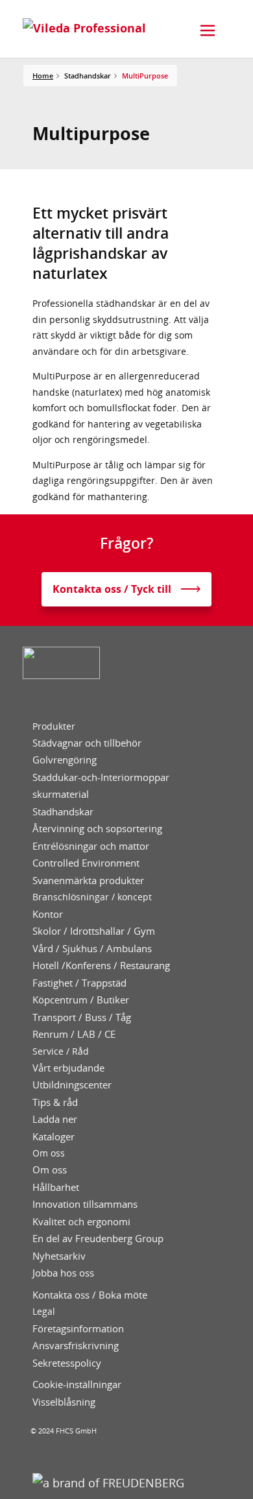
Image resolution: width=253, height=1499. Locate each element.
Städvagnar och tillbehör (86, 743)
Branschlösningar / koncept (92, 897)
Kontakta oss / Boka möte (89, 1295)
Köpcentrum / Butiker (80, 1000)
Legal (43, 1311)
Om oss (48, 1153)
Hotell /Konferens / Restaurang (101, 965)
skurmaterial (60, 794)
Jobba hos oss (63, 1273)
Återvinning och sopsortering (97, 828)
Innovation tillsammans (85, 1204)
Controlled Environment (85, 863)
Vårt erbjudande (68, 1068)
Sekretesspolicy (66, 1363)
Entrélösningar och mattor (90, 846)
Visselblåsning (63, 1402)
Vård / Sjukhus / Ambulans (92, 948)
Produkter (53, 726)
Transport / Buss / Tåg (81, 1017)
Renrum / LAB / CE (73, 1034)
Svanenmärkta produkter (88, 880)
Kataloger (53, 1137)
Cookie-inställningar (76, 1384)
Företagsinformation (78, 1329)
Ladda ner (54, 1119)
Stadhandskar (62, 812)
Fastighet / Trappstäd (79, 983)
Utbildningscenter (72, 1085)
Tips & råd (55, 1102)
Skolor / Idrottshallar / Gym (93, 931)
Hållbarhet (55, 1187)
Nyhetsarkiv (59, 1256)
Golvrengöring (64, 760)
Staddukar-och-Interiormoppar (100, 777)
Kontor (47, 914)
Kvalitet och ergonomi (81, 1222)
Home (42, 75)
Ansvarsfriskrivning (75, 1345)
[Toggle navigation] (208, 30)
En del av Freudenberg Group (97, 1238)
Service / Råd (60, 1051)
